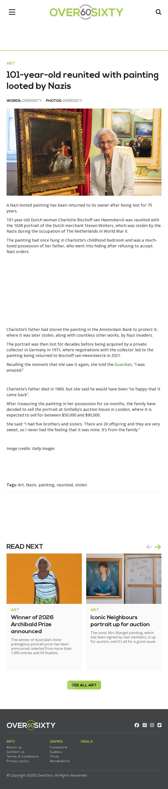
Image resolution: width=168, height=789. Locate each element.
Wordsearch (60, 761)
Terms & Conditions (23, 756)
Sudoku (56, 752)
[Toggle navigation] (12, 12)
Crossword (58, 747)
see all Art (84, 685)
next (157, 546)
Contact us (16, 752)
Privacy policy (18, 761)
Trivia (54, 756)
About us (14, 747)
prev (149, 546)
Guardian (123, 364)
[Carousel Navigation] (153, 546)
